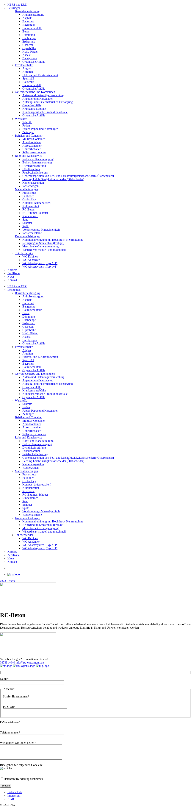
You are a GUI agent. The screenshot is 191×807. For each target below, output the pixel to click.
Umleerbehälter (31, 149)
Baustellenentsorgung (27, 11)
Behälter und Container (28, 135)
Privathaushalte (24, 65)
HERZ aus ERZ (17, 4)
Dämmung (28, 34)
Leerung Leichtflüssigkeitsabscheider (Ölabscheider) (53, 179)
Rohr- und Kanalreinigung (38, 159)
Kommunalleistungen (27, 236)
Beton (25, 31)
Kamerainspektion (33, 182)
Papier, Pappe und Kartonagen (40, 128)
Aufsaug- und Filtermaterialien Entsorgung (47, 102)
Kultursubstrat (30, 206)
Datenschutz (14, 792)
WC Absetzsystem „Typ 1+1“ (39, 266)
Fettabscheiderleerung (35, 172)
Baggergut (28, 24)
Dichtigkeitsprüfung (34, 165)
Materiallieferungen (26, 189)
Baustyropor (29, 58)
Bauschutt (28, 21)
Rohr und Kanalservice (28, 155)
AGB (10, 798)
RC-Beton (28, 209)
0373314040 (7, 662)
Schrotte (27, 122)
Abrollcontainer (31, 142)
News (10, 276)
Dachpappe (29, 38)
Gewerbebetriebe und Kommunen (35, 91)
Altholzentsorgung (33, 14)
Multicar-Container (33, 139)
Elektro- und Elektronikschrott (40, 75)
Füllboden (28, 196)
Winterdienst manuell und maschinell (44, 249)
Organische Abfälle (33, 61)
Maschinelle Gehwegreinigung (40, 246)
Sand (25, 219)
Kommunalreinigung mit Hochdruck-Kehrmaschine (52, 239)
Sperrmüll (28, 78)
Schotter (27, 222)
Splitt (25, 226)
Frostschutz (29, 192)
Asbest (26, 55)
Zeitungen (28, 132)
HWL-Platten (30, 51)
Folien (26, 125)
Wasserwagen (30, 186)
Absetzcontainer (31, 145)
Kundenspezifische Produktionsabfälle (45, 112)
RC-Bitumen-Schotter (35, 212)
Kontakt (12, 280)
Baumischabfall (31, 85)
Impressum (13, 795)
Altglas (26, 68)
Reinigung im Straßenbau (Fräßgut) (43, 243)
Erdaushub (28, 41)
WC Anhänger (31, 259)
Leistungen (14, 8)
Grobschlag (29, 199)
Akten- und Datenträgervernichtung (43, 95)
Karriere (12, 269)
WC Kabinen (30, 256)
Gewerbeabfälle (31, 105)
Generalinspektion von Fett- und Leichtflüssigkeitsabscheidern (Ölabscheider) (68, 175)
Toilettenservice (24, 253)
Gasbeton (28, 44)
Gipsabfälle (29, 48)
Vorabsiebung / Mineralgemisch (41, 229)
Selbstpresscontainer (34, 152)
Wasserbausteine (32, 233)
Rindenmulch (30, 216)
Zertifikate (13, 273)
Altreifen (27, 71)
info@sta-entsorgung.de (30, 662)
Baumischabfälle (32, 28)
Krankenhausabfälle (34, 108)
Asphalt (27, 18)
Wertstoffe (21, 118)
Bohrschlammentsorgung (37, 162)
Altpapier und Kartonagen (37, 98)
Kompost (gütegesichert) (36, 202)
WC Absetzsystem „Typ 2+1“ (39, 263)
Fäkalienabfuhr (31, 169)
